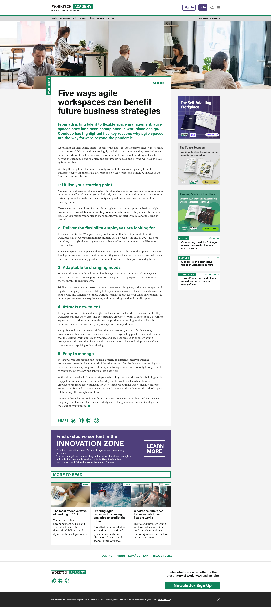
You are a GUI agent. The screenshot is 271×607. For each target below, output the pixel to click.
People (183, 238)
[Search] (212, 7)
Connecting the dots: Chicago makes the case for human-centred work (199, 245)
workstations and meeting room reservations (100, 212)
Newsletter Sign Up (193, 585)
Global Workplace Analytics (90, 234)
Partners (49, 86)
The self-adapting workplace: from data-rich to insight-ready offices (198, 281)
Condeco (158, 82)
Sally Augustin (214, 238)
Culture (184, 258)
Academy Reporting (212, 274)
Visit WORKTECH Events (209, 18)
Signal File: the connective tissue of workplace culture (197, 263)
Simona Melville (213, 258)
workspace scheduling (107, 377)
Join (203, 7)
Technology (186, 274)
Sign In (189, 7)
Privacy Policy (164, 599)
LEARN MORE (155, 448)
